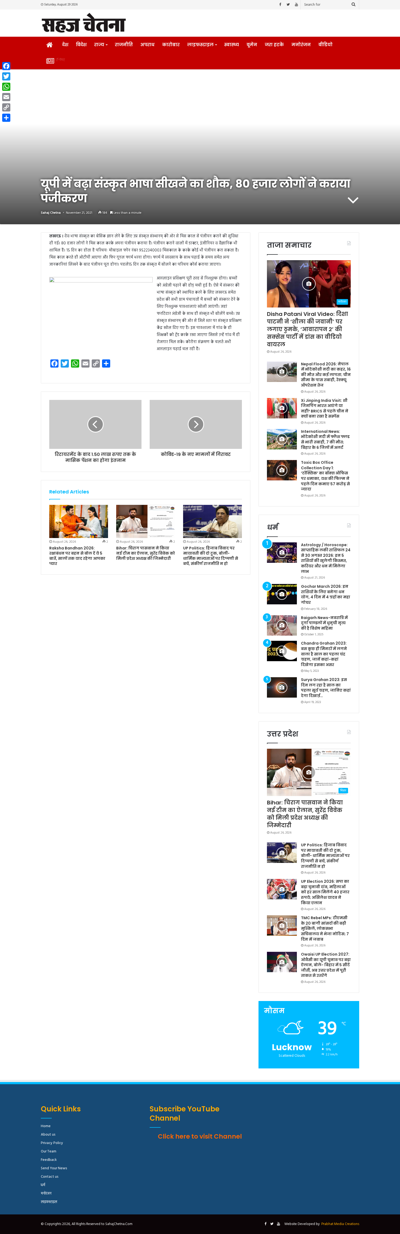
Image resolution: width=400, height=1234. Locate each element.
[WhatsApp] (6, 87)
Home (46, 1126)
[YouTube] (296, 5)
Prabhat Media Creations (340, 1224)
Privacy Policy (52, 1143)
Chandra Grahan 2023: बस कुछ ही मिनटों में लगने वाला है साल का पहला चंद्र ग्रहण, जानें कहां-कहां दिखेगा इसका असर (324, 654)
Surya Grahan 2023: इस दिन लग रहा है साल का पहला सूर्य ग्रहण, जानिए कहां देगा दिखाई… (326, 687)
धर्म (43, 1185)
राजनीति (124, 45)
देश (65, 45)
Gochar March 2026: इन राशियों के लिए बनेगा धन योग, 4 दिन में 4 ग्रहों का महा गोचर (325, 594)
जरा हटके (274, 45)
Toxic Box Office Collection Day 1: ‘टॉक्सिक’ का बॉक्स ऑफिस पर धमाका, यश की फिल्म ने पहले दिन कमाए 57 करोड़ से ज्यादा (325, 476)
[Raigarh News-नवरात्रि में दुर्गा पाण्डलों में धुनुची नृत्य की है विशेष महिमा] (282, 625)
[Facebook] (280, 5)
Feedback (49, 1160)
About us (48, 1134)
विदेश (81, 45)
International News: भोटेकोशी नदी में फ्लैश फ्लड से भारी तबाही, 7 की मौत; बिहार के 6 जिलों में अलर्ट (325, 439)
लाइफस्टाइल (200, 45)
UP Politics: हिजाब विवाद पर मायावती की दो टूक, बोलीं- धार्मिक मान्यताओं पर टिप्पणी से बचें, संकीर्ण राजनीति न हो (210, 555)
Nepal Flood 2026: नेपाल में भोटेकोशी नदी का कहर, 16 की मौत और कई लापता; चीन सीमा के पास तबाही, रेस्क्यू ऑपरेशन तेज (326, 374)
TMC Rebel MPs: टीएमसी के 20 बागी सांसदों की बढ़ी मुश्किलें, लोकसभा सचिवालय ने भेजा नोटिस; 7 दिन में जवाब (325, 928)
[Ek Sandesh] (83, 23)
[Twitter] (288, 5)
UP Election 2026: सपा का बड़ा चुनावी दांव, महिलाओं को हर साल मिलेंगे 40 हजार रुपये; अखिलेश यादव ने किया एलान (325, 892)
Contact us (49, 1177)
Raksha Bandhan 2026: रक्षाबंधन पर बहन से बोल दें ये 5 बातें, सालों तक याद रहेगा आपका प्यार (77, 555)
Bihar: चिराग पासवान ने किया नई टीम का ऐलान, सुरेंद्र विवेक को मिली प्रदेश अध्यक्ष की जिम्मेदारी (145, 553)
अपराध (147, 45)
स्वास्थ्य (231, 45)
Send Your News (54, 1168)
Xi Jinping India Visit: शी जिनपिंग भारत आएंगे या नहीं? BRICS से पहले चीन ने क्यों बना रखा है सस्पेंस (324, 408)
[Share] (6, 118)
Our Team (48, 1151)
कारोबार (171, 45)
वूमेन (252, 45)
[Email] (6, 97)
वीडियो (325, 45)
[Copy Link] (6, 107)
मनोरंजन (301, 45)
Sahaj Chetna (51, 213)
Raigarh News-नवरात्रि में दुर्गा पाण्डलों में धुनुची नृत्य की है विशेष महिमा (324, 623)
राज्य (99, 45)
